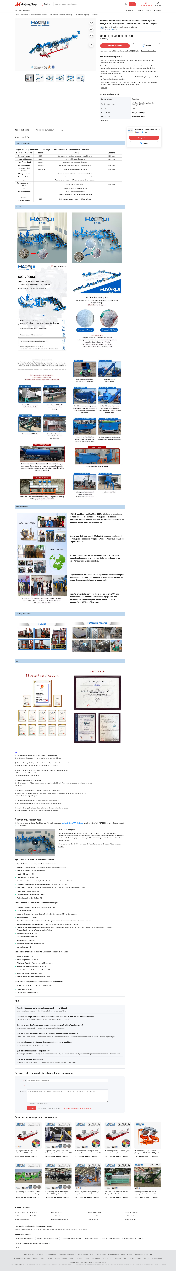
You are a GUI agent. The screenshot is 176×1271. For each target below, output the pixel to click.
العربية (110, 1258)
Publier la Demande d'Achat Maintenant (77, 1108)
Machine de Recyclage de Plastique (86, 15)
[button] (126, 4)
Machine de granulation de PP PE (25, 1216)
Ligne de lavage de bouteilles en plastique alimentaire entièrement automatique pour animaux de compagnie (28, 1194)
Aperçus (129, 1254)
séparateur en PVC (130, 1220)
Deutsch (71, 1258)
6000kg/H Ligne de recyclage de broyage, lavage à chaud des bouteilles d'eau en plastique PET (88, 1194)
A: (25, 1086)
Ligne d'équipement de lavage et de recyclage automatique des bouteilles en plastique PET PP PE (147, 1194)
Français (57, 1258)
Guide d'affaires (139, 1254)
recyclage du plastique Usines (72, 1238)
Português (79, 1258)
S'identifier (158, 5)
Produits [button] (47, 4)
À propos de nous (29, 1254)
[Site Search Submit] (132, 4)
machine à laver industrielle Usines (47, 1238)
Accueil (17, 15)
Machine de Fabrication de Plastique (61, 15)
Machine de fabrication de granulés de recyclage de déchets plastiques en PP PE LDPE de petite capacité (88, 1153)
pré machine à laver (94, 1216)
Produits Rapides (101, 1254)
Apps (147, 10)
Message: (23, 1091)
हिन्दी (125, 1258)
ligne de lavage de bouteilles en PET (26, 1212)
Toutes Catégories (23, 10)
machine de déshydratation (60, 1220)
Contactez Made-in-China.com (85, 1254)
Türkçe (139, 1258)
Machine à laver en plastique (111, 1238)
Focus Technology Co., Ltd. (87, 1262)
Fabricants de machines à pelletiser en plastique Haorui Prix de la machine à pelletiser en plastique (116, 1194)
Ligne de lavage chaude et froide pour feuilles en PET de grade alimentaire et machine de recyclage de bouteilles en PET (58, 1194)
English (28, 1258)
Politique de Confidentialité (66, 1254)
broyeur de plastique (131, 1212)
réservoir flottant (93, 1220)
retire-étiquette (56, 1216)
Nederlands (118, 1258)
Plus (16, 1247)
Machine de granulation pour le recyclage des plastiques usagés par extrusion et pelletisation (117, 1153)
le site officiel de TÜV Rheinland (72, 823)
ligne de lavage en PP (94, 1212)
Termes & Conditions (160, 1264)
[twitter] (151, 1254)
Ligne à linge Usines (91, 1238)
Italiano (87, 1258)
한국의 (104, 1258)
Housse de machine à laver (132, 1238)
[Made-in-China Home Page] (26, 4)
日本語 (50, 1258)
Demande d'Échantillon (148, 51)
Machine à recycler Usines (24, 1238)
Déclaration (40, 1254)
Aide (139, 10)
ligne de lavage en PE (57, 1212)
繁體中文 (43, 1258)
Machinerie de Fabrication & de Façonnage (34, 15)
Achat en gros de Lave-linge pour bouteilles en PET (32, 1243)
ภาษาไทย (131, 1258)
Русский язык (96, 1258)
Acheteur (128, 10)
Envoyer (31, 1108)
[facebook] (146, 1254)
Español (64, 1258)
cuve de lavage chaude (22, 1220)
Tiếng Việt (146, 1258)
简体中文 (35, 1258)
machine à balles (130, 1216)
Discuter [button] (148, 45)
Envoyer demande (115, 45)
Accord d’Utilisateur (51, 1254)
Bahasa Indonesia (157, 1258)
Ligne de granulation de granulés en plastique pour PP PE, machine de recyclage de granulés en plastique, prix (27, 1153)
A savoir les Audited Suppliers (116, 1254)
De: (25, 1080)
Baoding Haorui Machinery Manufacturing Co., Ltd (121, 27)
